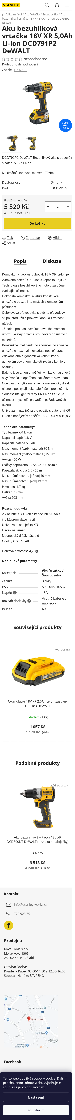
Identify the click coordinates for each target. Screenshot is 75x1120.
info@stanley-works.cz (30, 904)
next (71, 666)
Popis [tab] (20, 261)
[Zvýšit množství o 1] (68, 207)
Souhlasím (36, 1110)
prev (4, 666)
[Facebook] (8, 925)
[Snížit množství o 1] (48, 207)
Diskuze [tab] (52, 261)
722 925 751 (23, 914)
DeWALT (20, 70)
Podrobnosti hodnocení (20, 64)
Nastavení (36, 1097)
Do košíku (38, 223)
